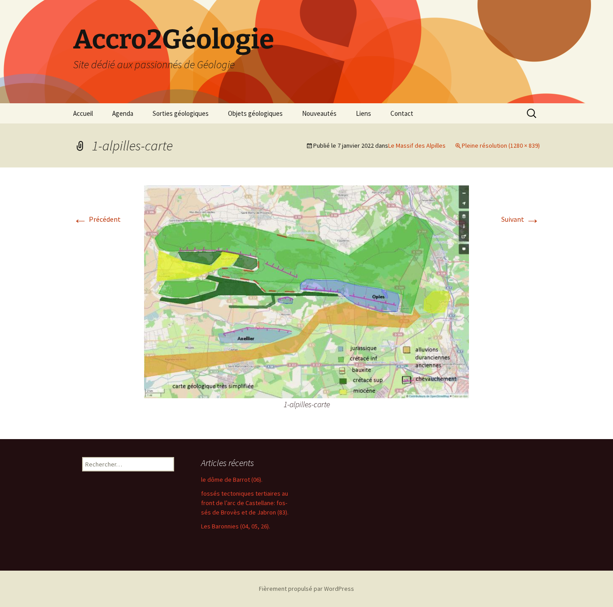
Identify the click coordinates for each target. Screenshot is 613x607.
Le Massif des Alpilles (417, 145)
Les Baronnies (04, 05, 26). (235, 526)
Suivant (520, 219)
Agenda (122, 113)
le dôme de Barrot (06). (232, 479)
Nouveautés (319, 113)
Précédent (97, 219)
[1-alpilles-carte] (306, 290)
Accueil (83, 113)
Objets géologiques (255, 113)
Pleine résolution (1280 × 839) (501, 145)
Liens (363, 113)
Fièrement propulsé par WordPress (306, 589)
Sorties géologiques (181, 113)
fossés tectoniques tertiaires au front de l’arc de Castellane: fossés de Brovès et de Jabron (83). (245, 502)
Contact (401, 113)
